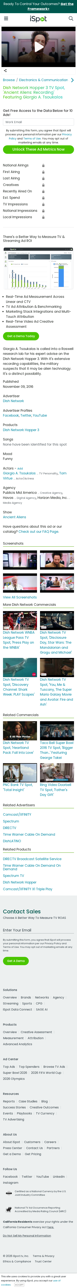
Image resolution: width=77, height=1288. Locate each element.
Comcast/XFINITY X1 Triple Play (27, 889)
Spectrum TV (13, 875)
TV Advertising (13, 1119)
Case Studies (28, 1101)
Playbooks (24, 1113)
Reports (9, 1101)
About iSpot (11, 1142)
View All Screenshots (20, 597)
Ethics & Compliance (17, 1261)
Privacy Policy (53, 943)
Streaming (10, 1003)
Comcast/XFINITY (17, 814)
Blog (44, 1101)
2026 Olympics (14, 1079)
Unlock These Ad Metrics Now (39, 149)
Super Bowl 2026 (15, 1073)
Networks (42, 997)
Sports (27, 1003)
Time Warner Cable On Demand (29, 834)
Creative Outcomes (44, 1107)
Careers (50, 1142)
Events (8, 1113)
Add (20, 468)
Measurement (13, 1038)
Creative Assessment (36, 1032)
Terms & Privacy (43, 1256)
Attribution (36, 1038)
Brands (26, 997)
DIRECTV (9, 828)
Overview (10, 997)
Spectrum (11, 821)
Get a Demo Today (21, 336)
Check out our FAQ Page (38, 531)
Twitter (25, 415)
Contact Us (34, 1148)
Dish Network (13, 401)
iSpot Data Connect (17, 1009)
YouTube (40, 415)
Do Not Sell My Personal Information (27, 1236)
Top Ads (9, 1067)
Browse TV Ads (54, 1067)
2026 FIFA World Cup (46, 1073)
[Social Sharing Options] (5, 71)
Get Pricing (33, 1154)
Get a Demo (12, 1154)
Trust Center (43, 1261)
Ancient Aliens (14, 517)
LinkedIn (59, 1176)
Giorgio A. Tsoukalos (19, 473)
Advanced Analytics (17, 1044)
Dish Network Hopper (19, 882)
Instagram (10, 1183)
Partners (53, 1148)
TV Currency (45, 1113)
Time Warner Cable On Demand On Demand (32, 867)
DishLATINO (12, 841)
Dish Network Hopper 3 (21, 430)
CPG (39, 1003)
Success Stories (14, 1107)
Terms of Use (32, 138)
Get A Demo (16, 961)
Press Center (12, 1148)
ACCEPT (19, 1284)
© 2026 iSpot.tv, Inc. (16, 1256)
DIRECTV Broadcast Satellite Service (32, 859)
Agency (58, 997)
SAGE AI (41, 1009)
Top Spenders (29, 1067)
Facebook (11, 415)
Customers (32, 1142)
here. (50, 1227)
